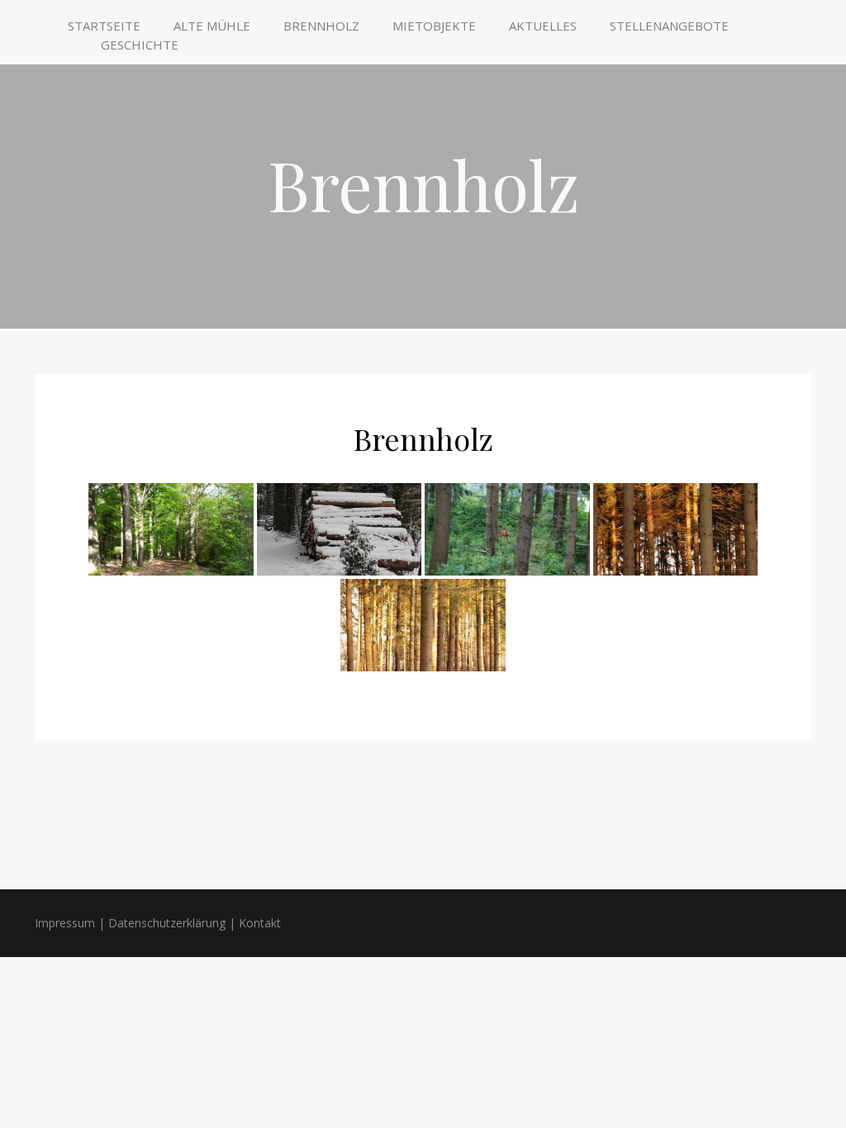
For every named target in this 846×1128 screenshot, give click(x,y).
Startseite (104, 25)
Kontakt (260, 923)
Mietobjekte (434, 25)
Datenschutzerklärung (167, 923)
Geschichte (139, 44)
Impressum (65, 923)
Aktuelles (543, 25)
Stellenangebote (669, 25)
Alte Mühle (211, 25)
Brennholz (321, 25)
